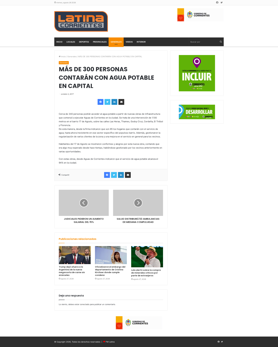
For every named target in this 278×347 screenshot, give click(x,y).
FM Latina (110, 342)
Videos (129, 42)
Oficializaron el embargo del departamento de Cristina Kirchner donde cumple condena (110, 271)
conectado (84, 304)
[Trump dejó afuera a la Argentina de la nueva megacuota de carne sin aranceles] (75, 255)
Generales (116, 42)
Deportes (84, 42)
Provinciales (100, 42)
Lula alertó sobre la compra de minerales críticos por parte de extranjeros (146, 273)
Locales (70, 42)
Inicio (59, 42)
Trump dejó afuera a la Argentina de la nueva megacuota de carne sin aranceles (72, 271)
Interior (141, 42)
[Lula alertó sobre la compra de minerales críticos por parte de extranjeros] (147, 256)
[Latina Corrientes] (81, 21)
